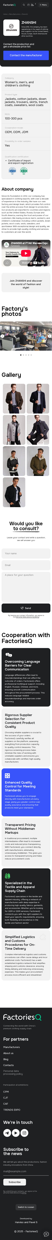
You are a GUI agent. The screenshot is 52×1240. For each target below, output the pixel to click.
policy (24, 1193)
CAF (5, 1103)
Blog (5, 1059)
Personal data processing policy (13, 1072)
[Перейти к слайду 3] (26, 355)
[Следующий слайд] (49, 336)
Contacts (8, 1065)
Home (5, 14)
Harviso (19, 1222)
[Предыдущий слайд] (2, 336)
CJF (5, 1097)
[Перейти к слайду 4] (28, 355)
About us (8, 1053)
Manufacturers (14, 14)
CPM (6, 1091)
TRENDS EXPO (11, 1109)
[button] (26, 55)
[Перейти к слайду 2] (23, 355)
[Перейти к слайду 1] (20, 355)
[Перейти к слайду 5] (31, 355)
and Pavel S (30, 1222)
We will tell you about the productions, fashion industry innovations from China (25, 1163)
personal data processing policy (27, 617)
